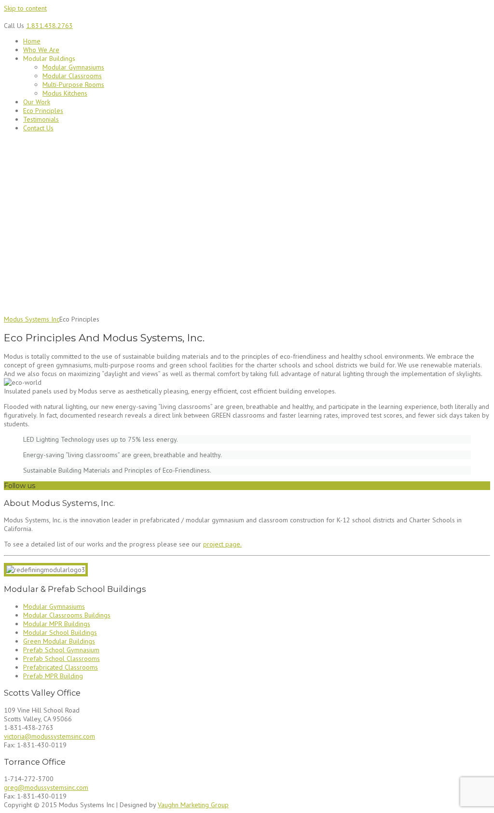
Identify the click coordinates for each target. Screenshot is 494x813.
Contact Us (38, 128)
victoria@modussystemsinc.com (49, 736)
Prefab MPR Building (53, 676)
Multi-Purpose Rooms (73, 84)
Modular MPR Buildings (56, 623)
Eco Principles (43, 110)
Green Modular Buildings (59, 641)
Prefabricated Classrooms (60, 667)
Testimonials (41, 119)
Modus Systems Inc (31, 319)
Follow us (19, 485)
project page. (222, 544)
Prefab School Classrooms (61, 658)
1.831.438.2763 (49, 25)
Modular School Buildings (60, 632)
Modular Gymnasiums (73, 67)
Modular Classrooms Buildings (66, 615)
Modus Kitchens (64, 93)
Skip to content (25, 8)
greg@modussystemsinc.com (46, 787)
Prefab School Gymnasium (61, 649)
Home (32, 41)
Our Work (36, 102)
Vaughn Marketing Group (193, 804)
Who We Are (41, 49)
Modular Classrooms (72, 75)
